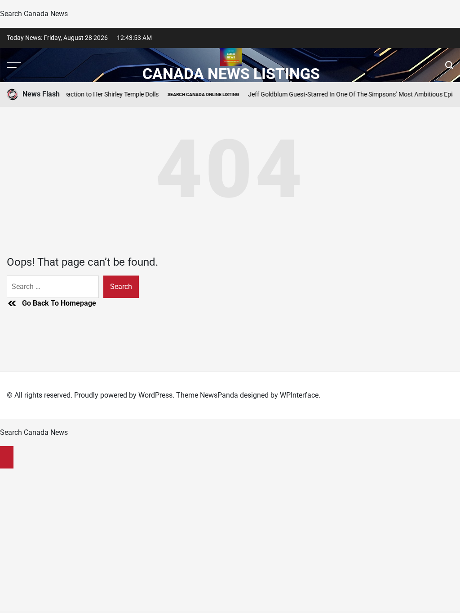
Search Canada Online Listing (197, 94)
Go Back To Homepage (59, 303)
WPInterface (299, 395)
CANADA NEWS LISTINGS (231, 73)
